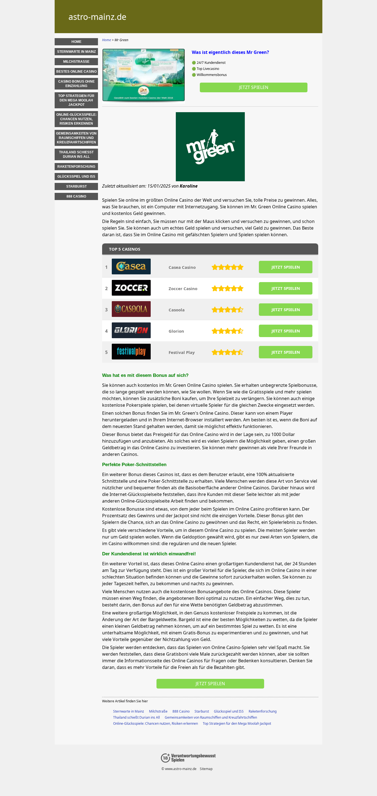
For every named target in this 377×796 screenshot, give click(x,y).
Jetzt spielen (253, 87)
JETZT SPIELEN (286, 267)
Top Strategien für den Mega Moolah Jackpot (237, 723)
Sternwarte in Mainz (128, 711)
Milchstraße (158, 711)
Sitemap (206, 768)
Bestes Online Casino (76, 71)
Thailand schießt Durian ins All (136, 717)
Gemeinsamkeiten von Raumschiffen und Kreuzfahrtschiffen (211, 717)
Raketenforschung (263, 711)
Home (76, 42)
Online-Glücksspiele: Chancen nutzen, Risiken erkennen (155, 723)
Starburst (202, 711)
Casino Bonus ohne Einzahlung (76, 84)
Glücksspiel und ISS (229, 711)
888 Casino (181, 711)
